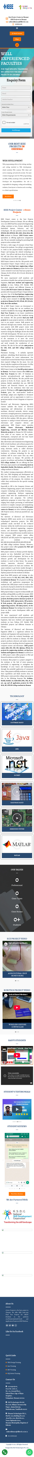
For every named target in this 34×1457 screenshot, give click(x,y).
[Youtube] (13, 1325)
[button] (17, 28)
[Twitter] (10, 1325)
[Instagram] (15, 1325)
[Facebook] (7, 1325)
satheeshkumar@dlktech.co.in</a (17, 1432)
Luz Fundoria (28, 257)
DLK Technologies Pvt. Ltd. (21, 1448)
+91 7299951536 (12, 1436)
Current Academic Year (7, 104)
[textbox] (14, 107)
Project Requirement (6, 112)
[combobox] (16, 107)
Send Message (16, 130)
